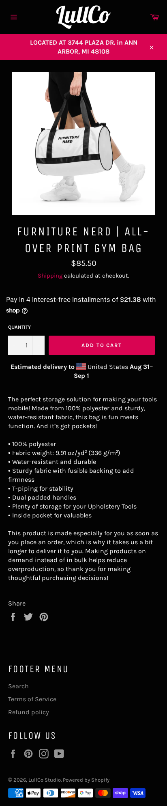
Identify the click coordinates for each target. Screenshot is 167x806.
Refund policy (28, 712)
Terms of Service (32, 699)
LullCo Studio (44, 780)
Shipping (50, 275)
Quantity (19, 327)
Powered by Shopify (86, 780)
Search (18, 686)
